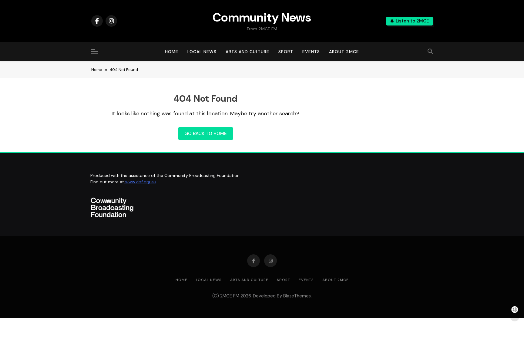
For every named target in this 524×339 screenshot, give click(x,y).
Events (311, 51)
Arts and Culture (247, 51)
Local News (202, 51)
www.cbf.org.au (140, 182)
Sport (285, 51)
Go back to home (205, 134)
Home (171, 51)
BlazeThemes (297, 296)
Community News (262, 17)
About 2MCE (344, 51)
